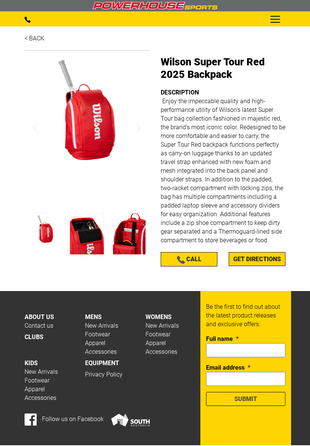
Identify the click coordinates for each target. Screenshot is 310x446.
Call (193, 259)
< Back (34, 38)
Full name (222, 338)
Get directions (257, 259)
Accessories (101, 351)
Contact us (39, 325)
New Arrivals (101, 325)
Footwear (97, 334)
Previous (35, 128)
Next (138, 128)
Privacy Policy (103, 374)
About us (39, 317)
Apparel (95, 343)
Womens (159, 317)
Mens (93, 317)
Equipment (102, 363)
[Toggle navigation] (274, 18)
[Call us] (28, 19)
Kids (31, 363)
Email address (228, 367)
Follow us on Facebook (72, 419)
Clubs (34, 337)
